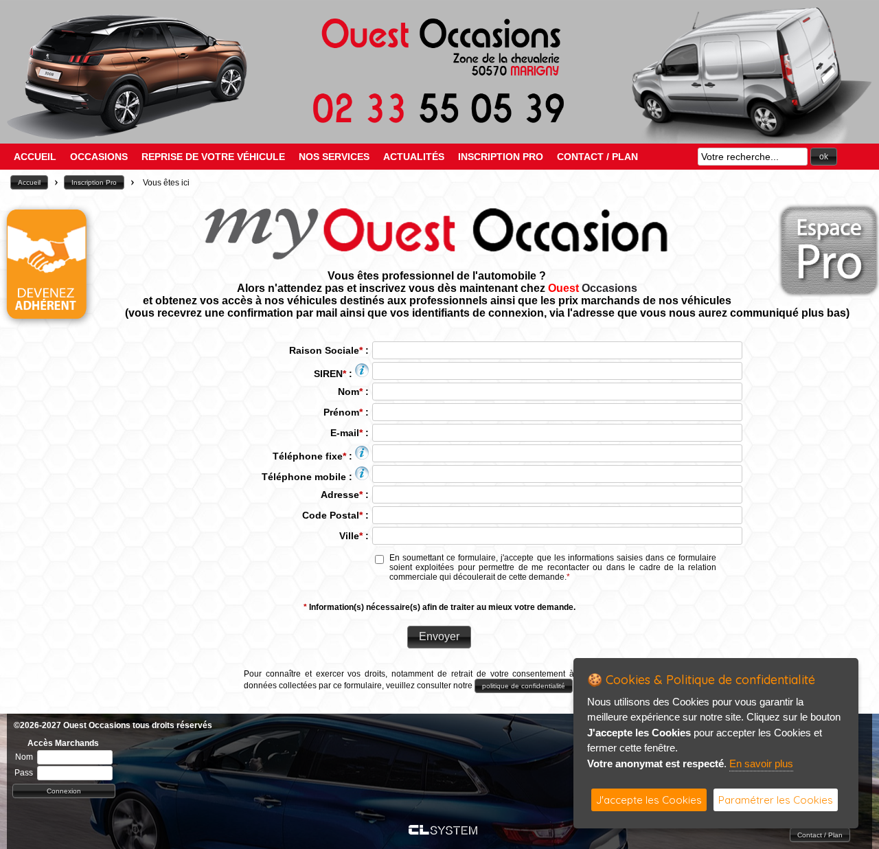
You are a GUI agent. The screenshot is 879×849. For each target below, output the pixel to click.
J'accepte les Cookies (649, 799)
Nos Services (334, 156)
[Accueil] (439, 122)
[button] (823, 157)
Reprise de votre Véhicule (213, 156)
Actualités (413, 156)
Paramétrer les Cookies (775, 799)
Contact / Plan (597, 156)
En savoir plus (761, 763)
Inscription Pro (500, 156)
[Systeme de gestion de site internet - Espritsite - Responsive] (443, 831)
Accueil (35, 156)
